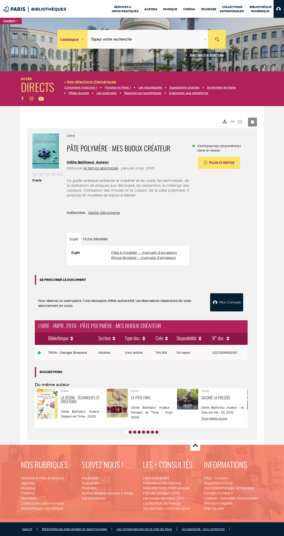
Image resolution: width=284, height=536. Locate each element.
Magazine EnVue (218, 483)
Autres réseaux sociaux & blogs (107, 493)
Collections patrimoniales (42, 503)
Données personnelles (239, 498)
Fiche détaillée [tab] (95, 239)
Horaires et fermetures (162, 483)
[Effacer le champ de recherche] (205, 39)
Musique (28, 488)
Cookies (210, 498)
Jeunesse (28, 498)
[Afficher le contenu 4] (139, 432)
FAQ (207, 478)
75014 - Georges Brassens (67, 353)
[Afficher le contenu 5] (143, 432)
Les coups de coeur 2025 (164, 498)
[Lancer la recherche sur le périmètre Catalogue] (217, 39)
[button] (279, 9)
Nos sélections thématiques (166, 488)
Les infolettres (93, 498)
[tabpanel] (128, 255)
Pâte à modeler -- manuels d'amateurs (144, 253)
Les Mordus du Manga (162, 503)
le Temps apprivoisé (101, 168)
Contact (221, 478)
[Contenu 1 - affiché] (125, 432)
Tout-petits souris (214, 418)
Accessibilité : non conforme (203, 529)
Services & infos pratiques (42, 478)
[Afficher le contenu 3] (134, 432)
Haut (195, 446)
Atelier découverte (104, 213)
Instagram (91, 483)
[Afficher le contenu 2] (130, 432)
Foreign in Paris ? (218, 493)
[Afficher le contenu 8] (156, 432)
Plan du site (214, 508)
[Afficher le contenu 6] (148, 432)
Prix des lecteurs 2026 (161, 493)
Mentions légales (218, 503)
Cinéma (27, 493)
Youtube (89, 488)
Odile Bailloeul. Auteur (88, 162)
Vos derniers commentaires (166, 508)
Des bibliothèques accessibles (229, 488)
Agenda (27, 483)
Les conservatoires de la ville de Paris (144, 529)
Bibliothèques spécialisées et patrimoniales (74, 529)
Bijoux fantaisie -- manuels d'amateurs (143, 258)
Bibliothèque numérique (42, 508)
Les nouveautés (156, 478)
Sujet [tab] (73, 239)
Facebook (90, 478)
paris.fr (27, 529)
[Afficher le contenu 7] (152, 432)
